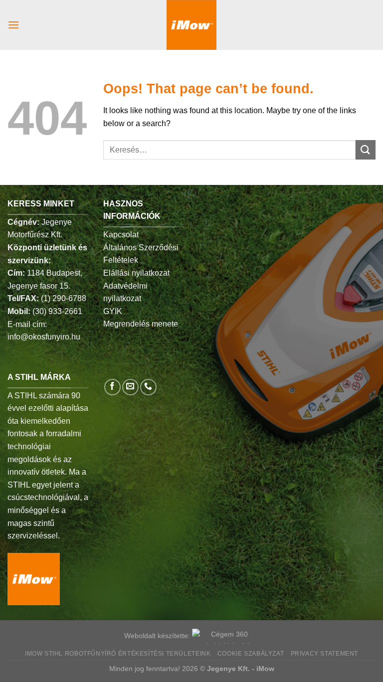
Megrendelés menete (140, 324)
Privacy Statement (324, 653)
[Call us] (148, 387)
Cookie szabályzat (250, 653)
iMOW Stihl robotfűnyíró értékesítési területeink (117, 653)
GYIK (112, 311)
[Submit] (366, 150)
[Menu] (13, 24)
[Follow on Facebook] (112, 387)
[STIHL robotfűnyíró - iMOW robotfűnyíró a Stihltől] (191, 25)
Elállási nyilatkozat (136, 273)
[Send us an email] (130, 387)
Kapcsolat (121, 234)
